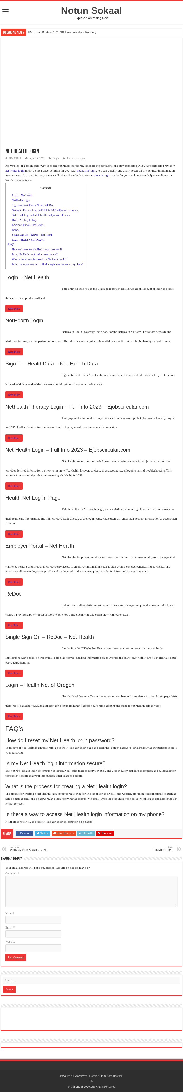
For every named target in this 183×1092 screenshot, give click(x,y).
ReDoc (15, 229)
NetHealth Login (21, 200)
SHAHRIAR (15, 158)
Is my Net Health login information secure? (35, 254)
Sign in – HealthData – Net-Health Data (33, 205)
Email (10, 927)
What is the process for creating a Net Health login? (39, 259)
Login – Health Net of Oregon (28, 239)
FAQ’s (11, 244)
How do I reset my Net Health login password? (37, 249)
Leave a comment (76, 158)
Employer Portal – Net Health (27, 224)
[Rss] (91, 1081)
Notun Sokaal (91, 10)
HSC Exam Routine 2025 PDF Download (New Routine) (62, 32)
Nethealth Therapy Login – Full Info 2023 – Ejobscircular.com (45, 210)
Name (10, 913)
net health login (15, 170)
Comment (12, 873)
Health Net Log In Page (24, 220)
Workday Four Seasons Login (28, 848)
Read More (14, 308)
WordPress (81, 1075)
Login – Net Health (22, 195)
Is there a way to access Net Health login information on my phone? (47, 264)
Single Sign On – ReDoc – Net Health (32, 234)
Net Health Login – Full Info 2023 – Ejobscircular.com (41, 215)
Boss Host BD (114, 1075)
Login (56, 158)
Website (10, 941)
